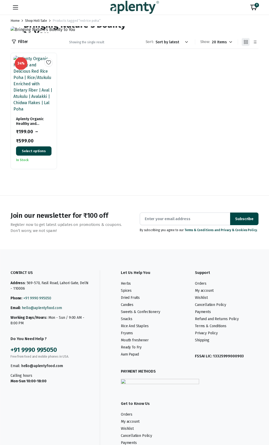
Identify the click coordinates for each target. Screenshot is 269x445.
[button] (253, 7)
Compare (50, 81)
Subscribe (244, 218)
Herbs (126, 283)
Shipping (202, 340)
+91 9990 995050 (37, 298)
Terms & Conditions (210, 326)
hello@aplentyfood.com (42, 308)
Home (15, 20)
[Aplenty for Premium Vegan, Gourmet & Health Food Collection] (134, 7)
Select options (34, 151)
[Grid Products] (246, 42)
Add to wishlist (48, 62)
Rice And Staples (134, 326)
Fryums (127, 333)
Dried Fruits (130, 297)
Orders (200, 283)
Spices (126, 290)
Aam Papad (130, 354)
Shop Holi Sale (36, 20)
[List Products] (254, 42)
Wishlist (201, 297)
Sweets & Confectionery (140, 312)
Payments (203, 312)
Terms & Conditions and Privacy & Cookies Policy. (220, 230)
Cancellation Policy (210, 305)
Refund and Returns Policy (217, 319)
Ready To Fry (131, 347)
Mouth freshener (135, 340)
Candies (127, 305)
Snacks (126, 319)
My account (204, 290)
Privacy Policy (206, 333)
